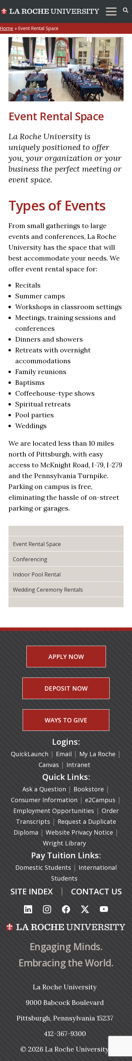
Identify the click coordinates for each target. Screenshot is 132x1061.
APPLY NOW (66, 656)
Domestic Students (44, 867)
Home (6, 28)
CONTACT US (96, 891)
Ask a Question (44, 789)
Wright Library (64, 843)
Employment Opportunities (53, 811)
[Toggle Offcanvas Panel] (125, 10)
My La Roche (97, 754)
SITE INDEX (31, 891)
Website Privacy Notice (80, 832)
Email (64, 754)
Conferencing (30, 559)
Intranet (78, 765)
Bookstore (88, 789)
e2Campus (100, 800)
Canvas (49, 765)
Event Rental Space (37, 544)
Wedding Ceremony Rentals (48, 589)
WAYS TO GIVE (66, 720)
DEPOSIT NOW (66, 688)
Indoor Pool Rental (37, 574)
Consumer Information (44, 800)
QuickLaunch (29, 754)
